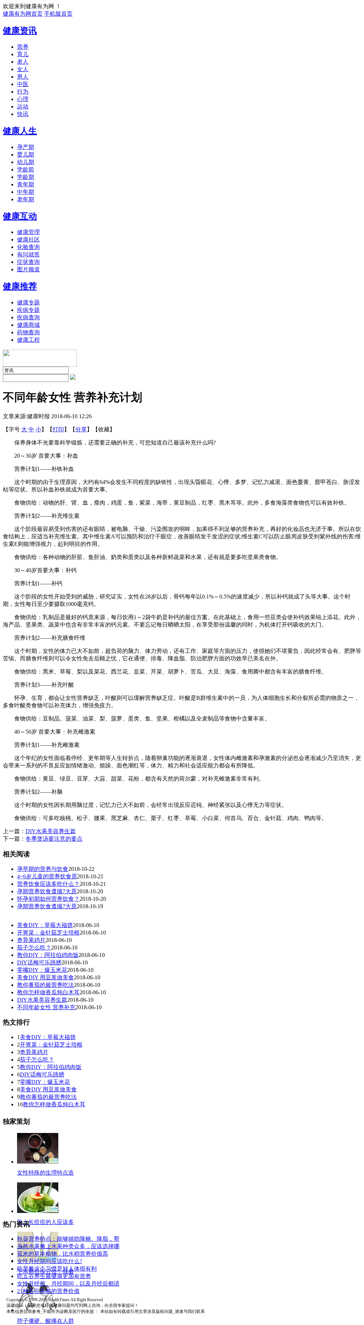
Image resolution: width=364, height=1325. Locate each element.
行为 (22, 92)
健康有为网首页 (23, 14)
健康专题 (28, 302)
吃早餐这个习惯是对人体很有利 (57, 1269)
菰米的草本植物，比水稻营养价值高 (62, 1254)
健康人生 (20, 130)
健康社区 (28, 239)
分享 (81, 429)
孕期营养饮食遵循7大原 (47, 891)
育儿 (22, 54)
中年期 (25, 192)
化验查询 (28, 247)
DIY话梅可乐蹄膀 (39, 962)
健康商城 (28, 325)
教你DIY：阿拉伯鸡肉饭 (48, 955)
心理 (22, 99)
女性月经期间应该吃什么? (49, 1261)
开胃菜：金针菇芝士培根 (48, 933)
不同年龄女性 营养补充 (46, 1007)
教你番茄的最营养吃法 (45, 985)
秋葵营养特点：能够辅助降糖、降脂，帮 (68, 1239)
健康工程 (28, 340)
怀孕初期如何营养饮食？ (48, 899)
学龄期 (25, 177)
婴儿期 (25, 154)
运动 (22, 106)
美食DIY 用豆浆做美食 (45, 977)
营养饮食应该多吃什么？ (48, 884)
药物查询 (28, 332)
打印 (58, 429)
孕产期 (25, 147)
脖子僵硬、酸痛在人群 (45, 1321)
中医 (22, 84)
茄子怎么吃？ (34, 947)
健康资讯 (20, 30)
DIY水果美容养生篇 (51, 831)
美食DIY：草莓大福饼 (45, 925)
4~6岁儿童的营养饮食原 (47, 876)
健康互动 (20, 216)
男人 (22, 77)
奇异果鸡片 (31, 940)
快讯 (22, 114)
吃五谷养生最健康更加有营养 (54, 1276)
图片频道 (28, 269)
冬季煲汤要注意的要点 (54, 839)
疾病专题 (28, 310)
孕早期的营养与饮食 (42, 869)
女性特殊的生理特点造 (45, 1173)
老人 (22, 62)
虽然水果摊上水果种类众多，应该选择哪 (68, 1246)
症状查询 (28, 262)
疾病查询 (28, 317)
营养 (22, 47)
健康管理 (28, 232)
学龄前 (25, 169)
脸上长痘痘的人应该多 (45, 1222)
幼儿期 (25, 162)
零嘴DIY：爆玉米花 (42, 970)
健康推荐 (20, 286)
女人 (22, 69)
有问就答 (28, 254)
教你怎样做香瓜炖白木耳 (48, 992)
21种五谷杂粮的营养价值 (48, 1291)
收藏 (103, 429)
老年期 (25, 199)
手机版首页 (58, 14)
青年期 (25, 184)
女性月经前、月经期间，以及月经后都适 (68, 1284)
